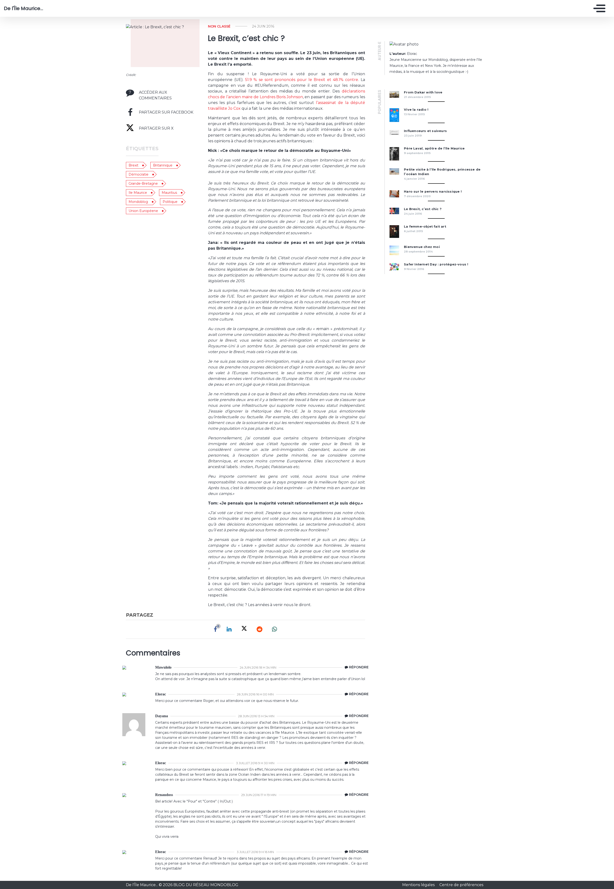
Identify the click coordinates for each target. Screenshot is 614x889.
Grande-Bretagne (143, 183)
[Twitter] (244, 629)
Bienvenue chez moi (422, 247)
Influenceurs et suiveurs (426, 131)
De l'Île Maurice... (23, 8)
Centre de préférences (461, 885)
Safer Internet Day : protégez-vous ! (436, 264)
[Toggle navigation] (598, 8)
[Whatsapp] (274, 629)
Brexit (133, 165)
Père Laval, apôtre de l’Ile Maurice (434, 148)
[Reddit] (259, 629)
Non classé (219, 26)
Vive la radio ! (416, 109)
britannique (162, 165)
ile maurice (138, 192)
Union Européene (143, 211)
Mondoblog (138, 202)
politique (170, 202)
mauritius (169, 192)
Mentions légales (419, 885)
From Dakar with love (423, 92)
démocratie (138, 174)
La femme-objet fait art (425, 226)
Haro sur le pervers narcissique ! (433, 191)
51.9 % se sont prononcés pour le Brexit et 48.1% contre (301, 79)
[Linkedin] (229, 629)
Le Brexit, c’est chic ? (423, 209)
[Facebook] (215, 629)
